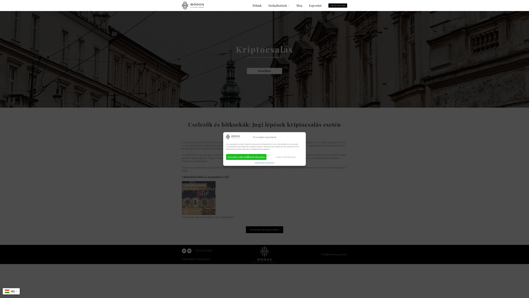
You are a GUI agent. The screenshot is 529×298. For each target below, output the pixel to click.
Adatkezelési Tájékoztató (264, 162)
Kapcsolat (315, 5)
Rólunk (257, 5)
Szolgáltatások (277, 5)
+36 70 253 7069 (338, 5)
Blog (299, 5)
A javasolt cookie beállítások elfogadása (246, 157)
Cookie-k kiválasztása (285, 157)
